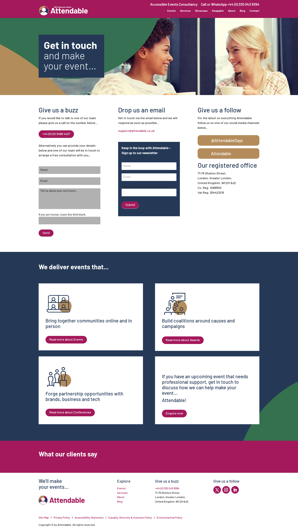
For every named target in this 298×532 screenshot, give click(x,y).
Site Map (44, 517)
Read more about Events (66, 339)
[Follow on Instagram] (226, 490)
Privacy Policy (61, 517)
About (231, 10)
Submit (130, 205)
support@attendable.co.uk (136, 131)
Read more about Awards (183, 340)
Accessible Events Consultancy (174, 4)
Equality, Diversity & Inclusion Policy (130, 517)
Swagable (218, 10)
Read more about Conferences (70, 412)
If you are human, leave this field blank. (62, 214)
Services (185, 10)
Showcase (201, 10)
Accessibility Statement (89, 517)
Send (46, 233)
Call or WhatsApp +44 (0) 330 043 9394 (230, 4)
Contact (254, 10)
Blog (242, 10)
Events (171, 10)
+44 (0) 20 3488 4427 (56, 134)
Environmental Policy (169, 517)
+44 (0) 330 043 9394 (167, 488)
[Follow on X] (217, 490)
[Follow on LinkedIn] (235, 490)
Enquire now (174, 413)
